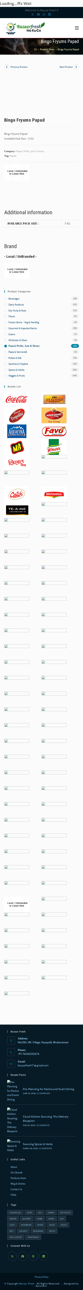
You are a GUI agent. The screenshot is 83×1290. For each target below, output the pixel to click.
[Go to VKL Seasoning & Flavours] (54, 920)
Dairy (29, 1212)
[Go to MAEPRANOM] (16, 967)
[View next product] (76, 67)
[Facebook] (22, 1256)
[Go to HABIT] (16, 841)
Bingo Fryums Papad (68, 49)
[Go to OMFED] (54, 872)
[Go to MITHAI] (16, 825)
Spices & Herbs (16, 369)
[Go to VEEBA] (16, 793)
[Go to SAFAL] (16, 983)
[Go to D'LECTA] (54, 525)
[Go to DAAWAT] (54, 651)
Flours (11, 316)
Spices (52, 1231)
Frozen (13, 1219)
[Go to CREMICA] (54, 967)
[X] (12, 1256)
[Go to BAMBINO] (16, 999)
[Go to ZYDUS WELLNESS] (54, 983)
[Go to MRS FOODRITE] (54, 904)
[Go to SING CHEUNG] (16, 541)
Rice (12, 1231)
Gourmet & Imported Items (22, 328)
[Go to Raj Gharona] (54, 620)
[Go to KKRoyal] (16, 651)
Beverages (13, 298)
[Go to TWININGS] (54, 572)
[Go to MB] (16, 446)
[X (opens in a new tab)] (33, 14)
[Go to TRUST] (54, 888)
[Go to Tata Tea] (16, 604)
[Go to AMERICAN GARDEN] (54, 462)
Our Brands (16, 1172)
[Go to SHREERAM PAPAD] (16, 683)
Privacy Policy (41, 1276)
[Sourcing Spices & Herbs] (13, 1145)
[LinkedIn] (43, 1256)
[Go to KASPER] (16, 557)
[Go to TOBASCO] (54, 667)
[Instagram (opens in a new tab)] (43, 14)
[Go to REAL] (54, 778)
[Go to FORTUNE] (16, 872)
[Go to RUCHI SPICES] (54, 730)
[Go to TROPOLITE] (16, 415)
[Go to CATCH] (16, 493)
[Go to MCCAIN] (16, 746)
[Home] (35, 49)
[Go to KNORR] (54, 446)
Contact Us (16, 1189)
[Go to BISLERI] (16, 951)
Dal (40, 1212)
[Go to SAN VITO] (54, 935)
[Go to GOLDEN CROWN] (16, 572)
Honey (51, 1219)
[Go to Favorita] (16, 588)
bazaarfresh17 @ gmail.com (33, 1065)
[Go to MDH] (54, 856)
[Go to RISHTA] (16, 730)
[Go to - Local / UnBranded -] (16, 904)
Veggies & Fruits (16, 375)
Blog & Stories (18, 1183)
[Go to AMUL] (16, 620)
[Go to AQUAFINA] (16, 430)
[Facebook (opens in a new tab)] (38, 14)
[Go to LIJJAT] (16, 462)
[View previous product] (7, 67)
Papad (13, 155)
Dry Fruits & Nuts (17, 310)
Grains (11, 334)
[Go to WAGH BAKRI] (54, 415)
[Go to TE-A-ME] (16, 509)
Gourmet (26, 1219)
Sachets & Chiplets (18, 363)
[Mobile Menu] (77, 28)
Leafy (12, 1225)
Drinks (51, 1212)
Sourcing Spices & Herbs (38, 1144)
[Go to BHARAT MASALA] (54, 699)
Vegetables (33, 1237)
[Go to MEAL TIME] (54, 809)
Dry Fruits (65, 1212)
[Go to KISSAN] (54, 588)
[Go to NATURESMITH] (54, 683)
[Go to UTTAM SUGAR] (16, 525)
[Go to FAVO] (54, 430)
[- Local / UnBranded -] (16, 173)
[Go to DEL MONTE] (54, 509)
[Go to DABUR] (16, 478)
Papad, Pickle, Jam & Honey (30, 151)
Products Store (18, 1178)
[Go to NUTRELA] (54, 635)
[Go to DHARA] (54, 557)
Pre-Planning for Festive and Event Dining (48, 1089)
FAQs (13, 1194)
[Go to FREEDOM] (16, 888)
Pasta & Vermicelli (17, 351)
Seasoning (38, 1231)
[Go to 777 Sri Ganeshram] (16, 635)
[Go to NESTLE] (16, 920)
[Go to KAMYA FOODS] (54, 825)
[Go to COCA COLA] (16, 399)
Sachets (23, 1231)
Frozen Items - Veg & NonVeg (23, 322)
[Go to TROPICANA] (16, 809)
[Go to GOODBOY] (54, 714)
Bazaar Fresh (27, 1283)
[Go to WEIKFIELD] (16, 778)
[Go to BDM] (54, 841)
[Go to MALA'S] (16, 762)
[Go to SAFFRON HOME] (54, 793)
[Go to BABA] (54, 478)
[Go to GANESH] (16, 935)
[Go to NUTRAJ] (54, 746)
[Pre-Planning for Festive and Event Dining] (13, 1091)
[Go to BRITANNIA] (54, 493)
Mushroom (26, 1225)
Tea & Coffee (16, 1237)
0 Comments (43, 1093)
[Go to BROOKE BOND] (16, 714)
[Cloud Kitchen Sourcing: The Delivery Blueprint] (13, 1120)
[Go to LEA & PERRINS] (54, 951)
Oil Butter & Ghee (17, 340)
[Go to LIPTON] (54, 762)
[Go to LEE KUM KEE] (54, 399)
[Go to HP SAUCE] (16, 699)
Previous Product (19, 66)
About (14, 1166)
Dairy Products (16, 304)
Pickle (64, 1225)
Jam (62, 1219)
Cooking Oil (15, 1212)
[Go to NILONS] (16, 667)
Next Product (66, 66)
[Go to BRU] (54, 541)
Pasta (52, 1225)
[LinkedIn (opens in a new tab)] (49, 14)
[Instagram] (33, 1256)
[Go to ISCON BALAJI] (16, 856)
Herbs (39, 1219)
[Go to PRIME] (54, 604)
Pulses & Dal (14, 357)
